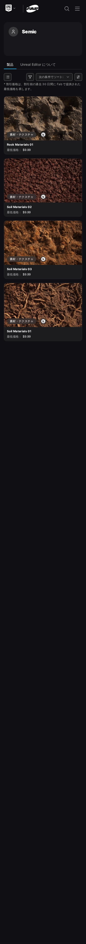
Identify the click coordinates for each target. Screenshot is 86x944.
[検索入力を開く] (67, 8)
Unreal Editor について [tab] (38, 64)
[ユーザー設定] (78, 77)
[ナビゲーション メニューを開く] (77, 8)
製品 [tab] (10, 64)
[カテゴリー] (7, 77)
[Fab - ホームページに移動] (32, 8)
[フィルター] (30, 77)
